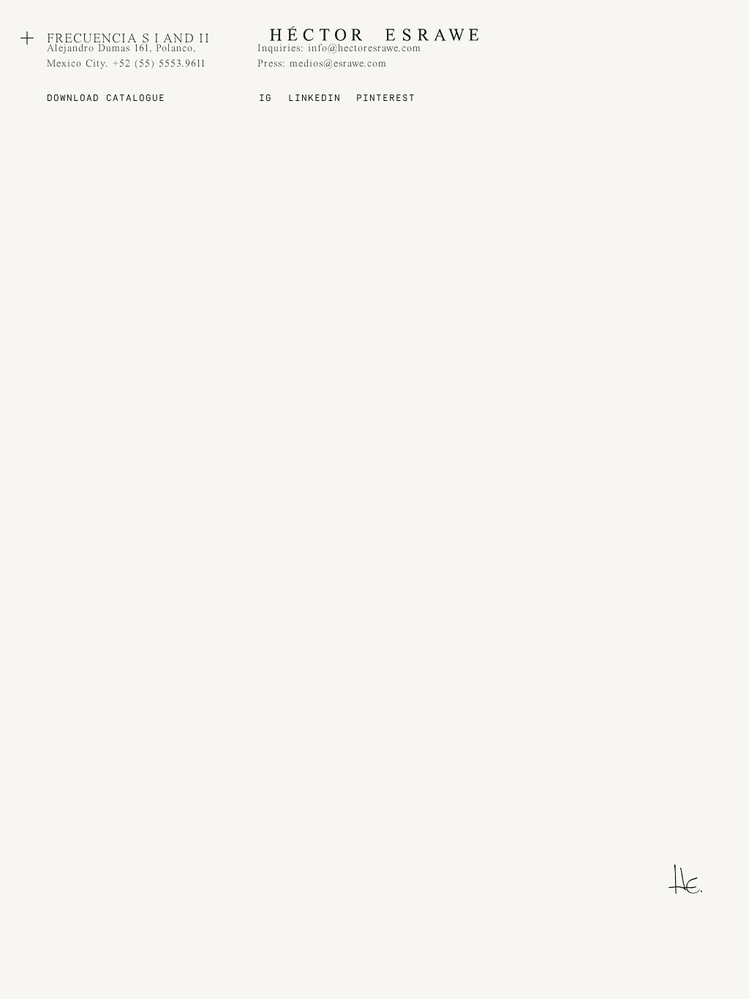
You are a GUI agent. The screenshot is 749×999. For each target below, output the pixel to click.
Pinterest (385, 98)
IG (265, 98)
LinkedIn (314, 98)
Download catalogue (106, 98)
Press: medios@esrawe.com (322, 64)
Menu (27, 38)
